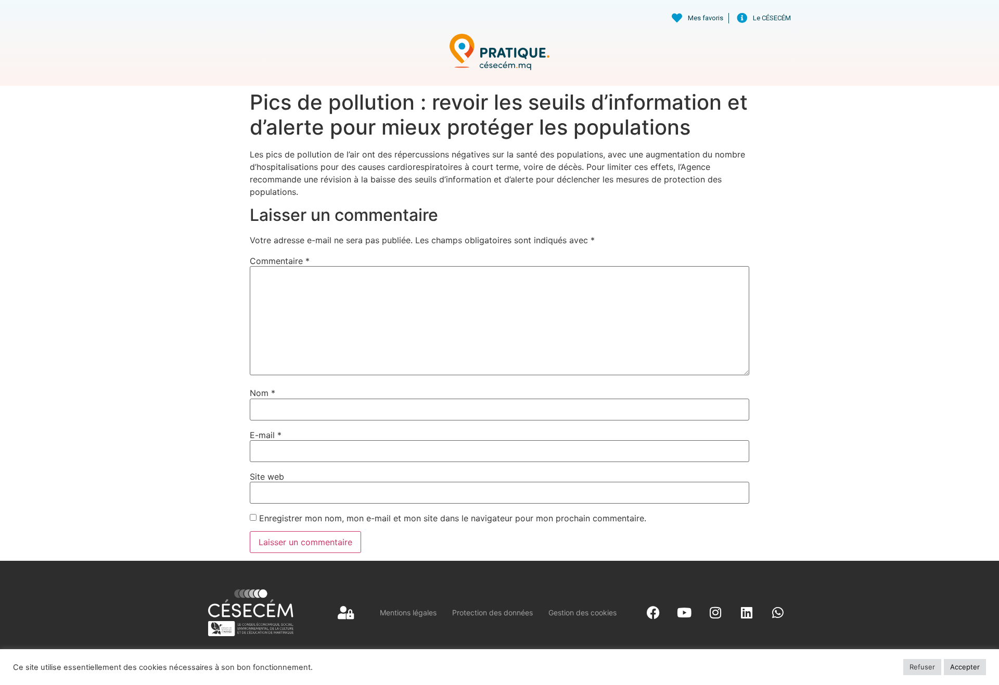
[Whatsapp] (778, 613)
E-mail (265, 435)
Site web (267, 476)
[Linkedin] (747, 613)
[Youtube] (684, 613)
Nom (262, 393)
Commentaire (280, 261)
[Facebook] (653, 613)
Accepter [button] (965, 667)
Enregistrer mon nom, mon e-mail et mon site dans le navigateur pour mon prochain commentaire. (452, 518)
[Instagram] (715, 613)
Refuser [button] (922, 667)
